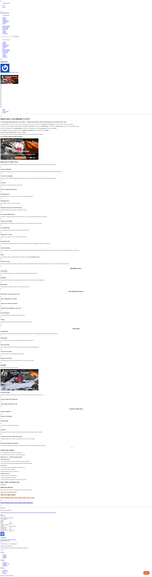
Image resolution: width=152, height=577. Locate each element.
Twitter (4, 554)
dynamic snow (21, 512)
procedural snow (7, 512)
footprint (42, 512)
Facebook (5, 555)
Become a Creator (6, 3)
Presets (17, 72)
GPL (10, 531)
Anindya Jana (12, 72)
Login (4, 5)
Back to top (2, 507)
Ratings (4, 112)
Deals (4, 30)
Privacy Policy (9, 545)
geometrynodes (47, 512)
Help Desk (5, 570)
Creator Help (5, 571)
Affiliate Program (6, 563)
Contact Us (5, 573)
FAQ (4, 110)
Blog (4, 572)
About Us (5, 562)
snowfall (2, 512)
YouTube (4, 557)
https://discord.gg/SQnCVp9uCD (8, 492)
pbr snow (17, 512)
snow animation (53, 512)
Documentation (6, 111)
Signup (4, 7)
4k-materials (12, 512)
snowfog (26, 512)
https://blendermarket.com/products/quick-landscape (16, 502)
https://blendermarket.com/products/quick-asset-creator (17, 497)
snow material (37, 512)
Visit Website (3, 539)
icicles (29, 512)
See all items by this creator (11, 539)
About (4, 109)
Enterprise (5, 564)
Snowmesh (33, 512)
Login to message (3, 518)
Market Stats (5, 565)
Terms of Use (3, 545)
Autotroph (11, 575)
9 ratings (10, 523)
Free (4, 23)
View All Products (6, 26)
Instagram (5, 556)
